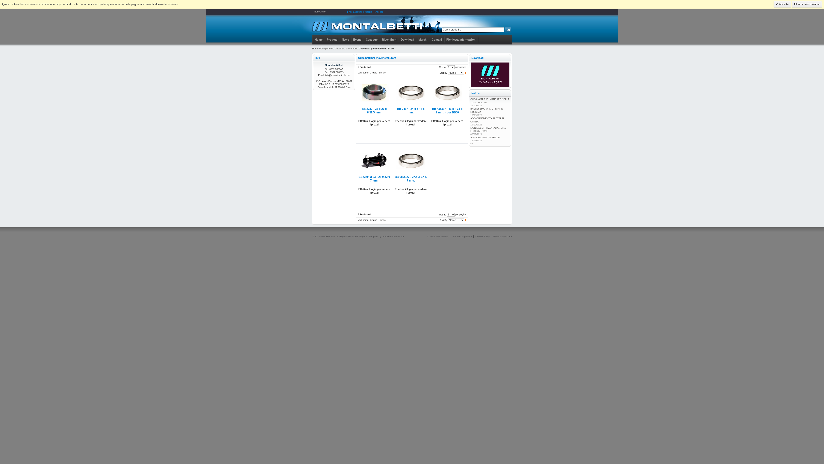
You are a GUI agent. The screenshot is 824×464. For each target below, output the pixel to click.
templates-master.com (393, 236)
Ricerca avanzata (502, 236)
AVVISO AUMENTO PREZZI (485, 137)
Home (319, 39)
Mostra (442, 67)
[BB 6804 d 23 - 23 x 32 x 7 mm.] (374, 148)
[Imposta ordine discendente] (465, 72)
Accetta (783, 4)
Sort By (443, 73)
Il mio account (354, 12)
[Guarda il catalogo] (490, 64)
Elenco (382, 72)
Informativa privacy (462, 236)
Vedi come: (363, 72)
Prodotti (332, 39)
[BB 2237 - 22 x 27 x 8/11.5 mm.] (374, 79)
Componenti (326, 48)
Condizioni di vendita (437, 236)
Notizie (368, 12)
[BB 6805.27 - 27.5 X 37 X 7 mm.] (410, 148)
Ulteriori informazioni (806, 4)
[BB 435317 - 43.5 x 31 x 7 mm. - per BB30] (447, 79)
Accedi (379, 12)
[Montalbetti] (367, 26)
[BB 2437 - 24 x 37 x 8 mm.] (410, 79)
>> (471, 143)
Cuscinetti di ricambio (346, 48)
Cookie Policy (483, 236)
